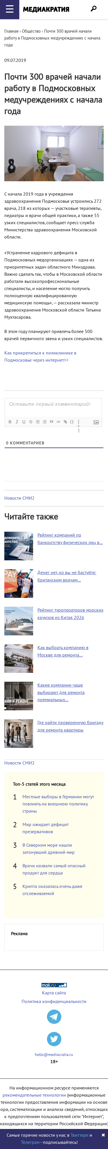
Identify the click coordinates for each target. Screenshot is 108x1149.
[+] (78, 422)
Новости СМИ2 (19, 498)
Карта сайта (54, 993)
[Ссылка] (65, 421)
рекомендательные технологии (34, 1095)
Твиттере (79, 1135)
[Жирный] (9, 421)
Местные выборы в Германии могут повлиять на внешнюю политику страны (58, 804)
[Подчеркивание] (23, 421)
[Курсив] (16, 421)
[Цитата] (51, 421)
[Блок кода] (58, 421)
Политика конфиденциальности (54, 1001)
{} (72, 421)
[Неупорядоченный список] (44, 421)
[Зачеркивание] (30, 421)
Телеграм (30, 1142)
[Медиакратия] (46, 9)
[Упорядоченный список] (37, 421)
